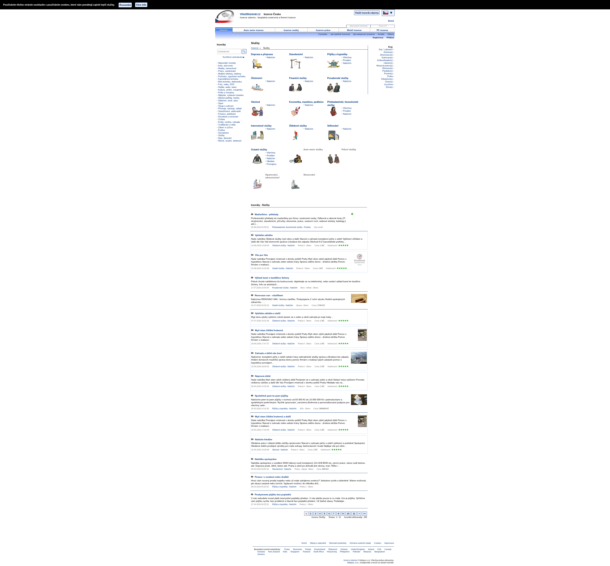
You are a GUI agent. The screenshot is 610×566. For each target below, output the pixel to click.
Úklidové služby (298, 125)
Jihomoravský (386, 55)
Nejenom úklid (263, 376)
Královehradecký (385, 60)
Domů (391, 21)
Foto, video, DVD (226, 84)
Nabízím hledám (263, 439)
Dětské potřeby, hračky (229, 98)
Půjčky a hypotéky (337, 54)
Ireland (371, 549)
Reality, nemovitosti (227, 68)
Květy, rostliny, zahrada (229, 122)
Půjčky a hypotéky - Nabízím (284, 409)
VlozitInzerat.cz (250, 14)
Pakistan (356, 552)
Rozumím (125, 4)
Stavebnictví (296, 54)
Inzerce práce (323, 30)
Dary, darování (225, 138)
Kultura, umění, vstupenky (230, 90)
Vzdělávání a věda (226, 125)
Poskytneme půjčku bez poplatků (273, 494)
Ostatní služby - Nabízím (282, 268)
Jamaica (261, 554)
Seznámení (223, 133)
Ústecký (389, 82)
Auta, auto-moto (225, 65)
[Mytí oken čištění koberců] (359, 335)
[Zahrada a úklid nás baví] (359, 358)
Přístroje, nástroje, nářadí (230, 108)
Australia (261, 552)
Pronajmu (271, 164)
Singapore (294, 552)
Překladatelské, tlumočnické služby (342, 103)
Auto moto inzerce (254, 30)
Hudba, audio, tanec (227, 87)
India (285, 552)
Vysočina (388, 84)
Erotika (221, 130)
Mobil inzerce (354, 30)
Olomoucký (387, 68)
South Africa (318, 552)
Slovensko (297, 549)
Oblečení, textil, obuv (228, 100)
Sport (220, 103)
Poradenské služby (337, 78)
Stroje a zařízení (226, 106)
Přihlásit (390, 38)
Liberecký (388, 63)
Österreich (332, 549)
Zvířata (221, 119)
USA (379, 549)
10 (348, 513)
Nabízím (271, 57)
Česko (287, 549)
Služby (221, 135)
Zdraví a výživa (225, 127)
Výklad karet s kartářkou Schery (272, 277)
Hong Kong (332, 552)
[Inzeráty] (227, 16)
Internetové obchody (358, 26)
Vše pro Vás (261, 255)
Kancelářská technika (228, 79)
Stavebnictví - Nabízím (281, 469)
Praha (390, 76)
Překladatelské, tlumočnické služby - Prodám (291, 227)
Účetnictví (256, 78)
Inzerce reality (291, 30)
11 (354, 513)
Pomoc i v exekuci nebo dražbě (272, 477)
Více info (141, 4)
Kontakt (381, 34)
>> (364, 513)
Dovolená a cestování (228, 116)
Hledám (270, 161)
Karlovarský (387, 57)
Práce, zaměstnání (227, 71)
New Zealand (274, 552)
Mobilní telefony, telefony (229, 74)
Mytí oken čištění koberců (269, 330)
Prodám (347, 60)
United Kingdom (358, 549)
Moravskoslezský (384, 65)
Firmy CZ (383, 26)
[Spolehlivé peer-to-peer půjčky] (359, 400)
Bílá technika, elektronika (230, 82)
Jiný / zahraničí (386, 49)
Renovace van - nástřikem (269, 295)
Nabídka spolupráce (266, 459)
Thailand (306, 552)
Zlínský (389, 87)
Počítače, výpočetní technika (231, 76)
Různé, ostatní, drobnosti (229, 141)
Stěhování (332, 125)
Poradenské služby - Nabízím (284, 288)
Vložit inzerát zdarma (367, 12)
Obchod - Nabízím (280, 450)
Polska (308, 549)
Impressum (389, 543)
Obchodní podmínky (337, 543)
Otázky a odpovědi (318, 543)
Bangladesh (379, 552)
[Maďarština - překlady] (359, 219)
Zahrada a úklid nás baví (268, 353)
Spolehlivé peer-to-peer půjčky (271, 395)
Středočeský (387, 79)
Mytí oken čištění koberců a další (273, 416)
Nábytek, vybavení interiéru (231, 95)
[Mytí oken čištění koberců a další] (359, 421)
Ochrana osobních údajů (360, 543)
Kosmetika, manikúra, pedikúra (306, 102)
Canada (387, 549)
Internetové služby (261, 125)
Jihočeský (388, 52)
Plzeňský (388, 73)
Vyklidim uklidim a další (267, 313)
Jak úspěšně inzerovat (340, 34)
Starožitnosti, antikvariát (229, 111)
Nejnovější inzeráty (227, 63)
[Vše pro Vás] (359, 260)
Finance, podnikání (227, 114)
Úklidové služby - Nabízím (283, 245)
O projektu (322, 34)
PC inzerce (382, 30)
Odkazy (390, 34)
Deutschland (319, 549)
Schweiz (344, 549)
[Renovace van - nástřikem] (359, 300)
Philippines (345, 552)
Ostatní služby (259, 149)
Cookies (377, 543)
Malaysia (367, 552)
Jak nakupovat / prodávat (364, 34)
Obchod (255, 102)
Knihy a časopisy (226, 92)
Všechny (347, 57)
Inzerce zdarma (350, 560)
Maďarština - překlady (266, 214)
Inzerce (224, 30)
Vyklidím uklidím (264, 235)
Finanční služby (298, 78)
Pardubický (387, 71)
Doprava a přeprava (262, 54)
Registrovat (378, 38)
